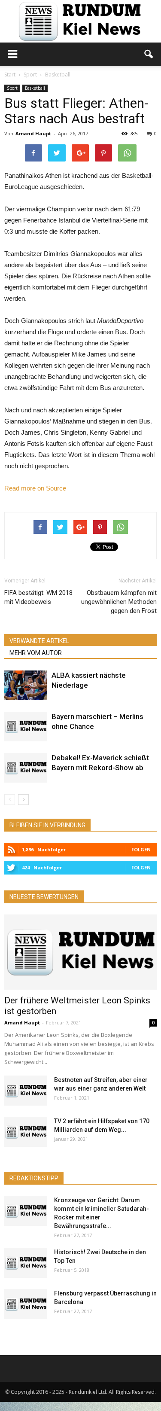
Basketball (35, 88)
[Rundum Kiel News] (80, 21)
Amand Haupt (33, 133)
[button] (149, 54)
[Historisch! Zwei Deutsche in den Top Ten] (25, 1263)
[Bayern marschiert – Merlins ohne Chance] (25, 726)
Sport (12, 88)
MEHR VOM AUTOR (35, 652)
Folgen (141, 849)
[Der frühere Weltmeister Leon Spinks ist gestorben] (80, 952)
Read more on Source (35, 488)
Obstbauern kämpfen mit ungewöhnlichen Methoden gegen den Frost (119, 602)
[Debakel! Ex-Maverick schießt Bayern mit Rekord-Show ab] (25, 768)
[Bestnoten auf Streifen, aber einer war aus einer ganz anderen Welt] (25, 1091)
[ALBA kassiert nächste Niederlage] (25, 685)
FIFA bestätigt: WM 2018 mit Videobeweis (38, 597)
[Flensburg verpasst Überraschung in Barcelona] (25, 1304)
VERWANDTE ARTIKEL (39, 640)
